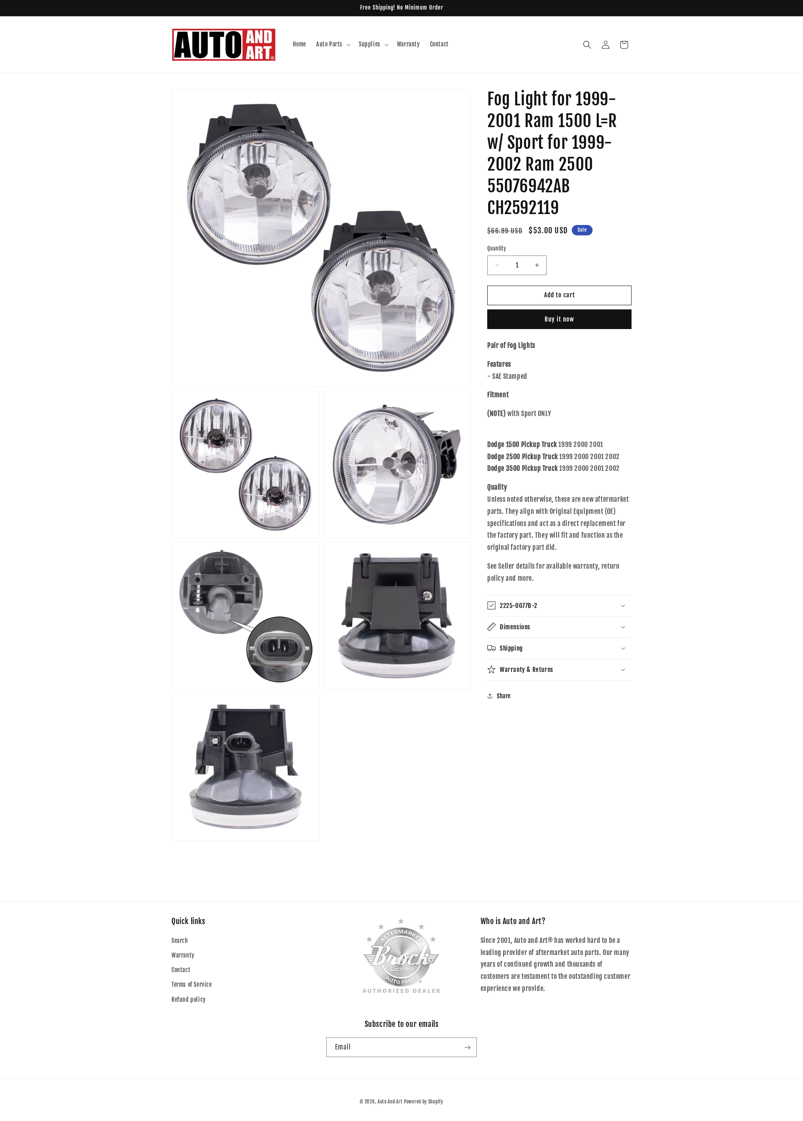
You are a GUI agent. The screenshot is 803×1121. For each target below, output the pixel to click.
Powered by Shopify (423, 1102)
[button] (332, 44)
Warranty (182, 955)
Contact (180, 970)
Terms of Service (191, 984)
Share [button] (504, 695)
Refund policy (188, 999)
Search (179, 940)
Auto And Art (390, 1102)
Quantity (496, 248)
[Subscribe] (467, 1047)
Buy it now (559, 319)
